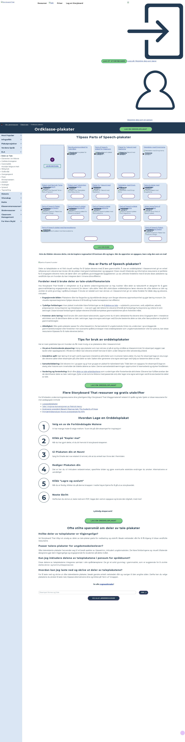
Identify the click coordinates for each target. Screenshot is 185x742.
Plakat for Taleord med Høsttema (127, 148)
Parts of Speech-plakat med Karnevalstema (101, 207)
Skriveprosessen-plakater (7, 181)
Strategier (5, 185)
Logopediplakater (50, 404)
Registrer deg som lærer (145, 61)
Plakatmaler (24, 124)
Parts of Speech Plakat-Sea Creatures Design (51, 207)
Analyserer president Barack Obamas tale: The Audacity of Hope (70, 409)
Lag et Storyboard (114, 61)
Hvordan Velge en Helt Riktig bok (10, 168)
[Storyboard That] (7, 2)
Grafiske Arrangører (9, 161)
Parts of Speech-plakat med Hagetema (128, 207)
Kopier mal (78, 152)
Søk (142, 592)
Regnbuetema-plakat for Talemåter (78, 148)
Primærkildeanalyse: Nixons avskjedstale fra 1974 (63, 412)
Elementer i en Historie (10, 158)
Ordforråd (5, 172)
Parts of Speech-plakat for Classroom (103, 148)
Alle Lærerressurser (11, 124)
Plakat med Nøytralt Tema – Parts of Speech (52, 186)
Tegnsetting (6, 190)
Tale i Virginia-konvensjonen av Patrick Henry (62, 406)
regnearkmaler (107, 584)
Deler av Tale (7, 156)
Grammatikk (6, 164)
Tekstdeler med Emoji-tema (154, 147)
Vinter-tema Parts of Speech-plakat (152, 207)
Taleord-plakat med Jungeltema (151, 186)
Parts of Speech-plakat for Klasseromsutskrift (77, 207)
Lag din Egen (103, 247)
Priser (60, 3)
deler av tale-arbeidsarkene (88, 372)
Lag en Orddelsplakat (135, 129)
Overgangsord (7, 174)
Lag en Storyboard (74, 3)
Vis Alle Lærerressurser (103, 598)
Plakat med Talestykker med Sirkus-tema (77, 186)
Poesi (3, 177)
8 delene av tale (111, 305)
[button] (52, 3)
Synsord (4, 187)
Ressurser (42, 3)
